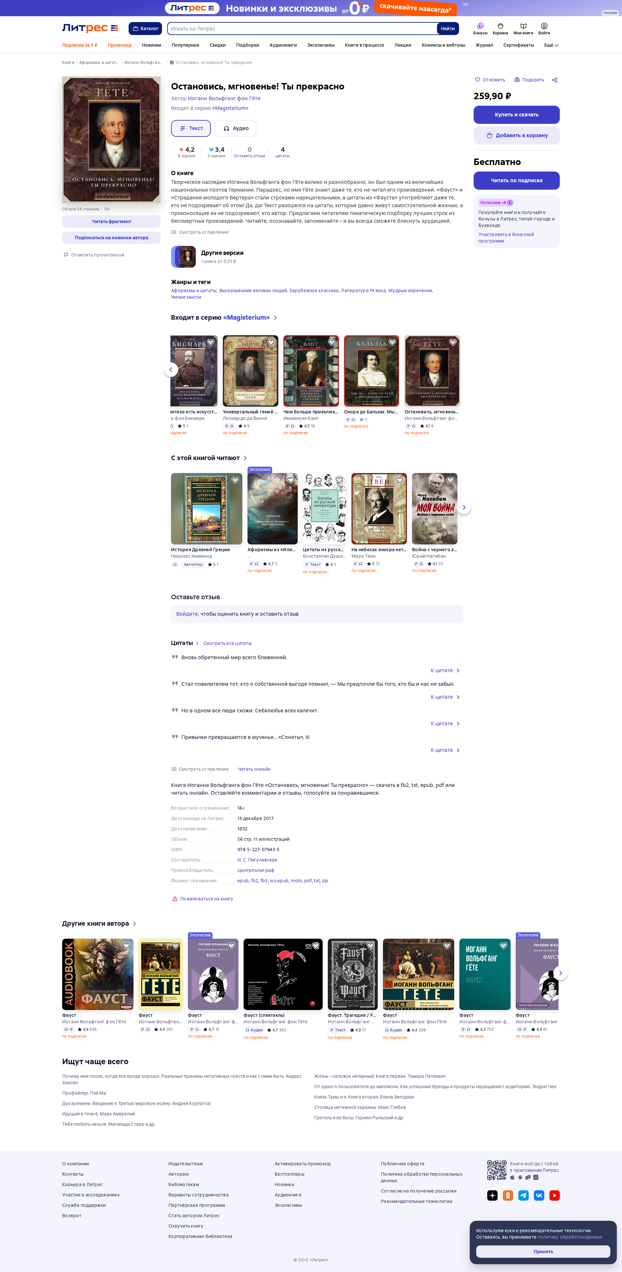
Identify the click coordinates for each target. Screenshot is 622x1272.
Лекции (403, 45)
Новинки (151, 45)
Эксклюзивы (321, 45)
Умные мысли (186, 297)
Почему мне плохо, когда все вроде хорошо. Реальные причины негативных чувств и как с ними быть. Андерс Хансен (182, 1079)
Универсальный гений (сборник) (250, 412)
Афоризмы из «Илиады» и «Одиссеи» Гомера (272, 550)
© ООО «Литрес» (311, 1260)
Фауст (69, 1015)
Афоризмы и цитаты (193, 290)
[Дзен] (492, 1195)
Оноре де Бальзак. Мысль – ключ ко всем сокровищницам (371, 412)
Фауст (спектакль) (264, 1015)
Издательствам (185, 1164)
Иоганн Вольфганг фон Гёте (432, 418)
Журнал (484, 45)
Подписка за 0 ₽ (80, 45)
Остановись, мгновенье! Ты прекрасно (432, 412)
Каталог (150, 28)
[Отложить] (210, 342)
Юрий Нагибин (429, 556)
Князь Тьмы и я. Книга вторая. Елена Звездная (364, 1097)
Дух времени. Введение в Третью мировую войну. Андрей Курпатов (136, 1103)
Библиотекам (183, 1184)
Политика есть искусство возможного (190, 412)
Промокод (120, 45)
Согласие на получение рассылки (419, 1191)
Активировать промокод (302, 1164)
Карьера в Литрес (82, 1184)
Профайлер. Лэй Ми (84, 1093)
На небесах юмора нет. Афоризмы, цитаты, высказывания (379, 550)
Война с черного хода (434, 550)
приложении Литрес (536, 1170)
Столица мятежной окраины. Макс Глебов (360, 1107)
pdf (308, 881)
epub (243, 881)
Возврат (71, 1216)
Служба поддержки (84, 1205)
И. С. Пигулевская (257, 860)
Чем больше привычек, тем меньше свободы (310, 412)
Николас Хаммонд (191, 556)
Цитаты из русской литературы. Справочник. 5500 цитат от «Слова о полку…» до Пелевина (324, 550)
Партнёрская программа (196, 1205)
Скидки (218, 45)
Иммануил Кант (300, 418)
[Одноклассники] (508, 1195)
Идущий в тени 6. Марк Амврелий (98, 1114)
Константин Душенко (324, 556)
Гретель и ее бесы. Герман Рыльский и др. (359, 1118)
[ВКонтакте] (539, 1195)
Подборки (247, 45)
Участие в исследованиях (91, 1195)
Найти (448, 28)
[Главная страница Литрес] (90, 28)
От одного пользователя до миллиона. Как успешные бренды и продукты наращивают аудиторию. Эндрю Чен (435, 1086)
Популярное (185, 45)
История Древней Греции (200, 550)
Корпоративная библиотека (200, 1236)
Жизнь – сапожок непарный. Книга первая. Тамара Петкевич (380, 1076)
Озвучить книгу (186, 1226)
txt (317, 881)
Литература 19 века (363, 290)
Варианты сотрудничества (198, 1195)
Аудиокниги (283, 45)
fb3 (264, 881)
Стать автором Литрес (194, 1216)
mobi (296, 881)
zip (325, 881)
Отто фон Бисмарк (183, 418)
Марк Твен (363, 556)
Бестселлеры (290, 1174)
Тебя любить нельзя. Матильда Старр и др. (109, 1124)
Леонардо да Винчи (245, 418)
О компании (75, 1164)
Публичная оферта (402, 1164)
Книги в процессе (364, 45)
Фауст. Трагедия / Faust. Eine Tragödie (353, 1015)
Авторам (178, 1174)
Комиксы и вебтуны (443, 45)
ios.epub (279, 881)
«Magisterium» (230, 108)
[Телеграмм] (523, 1195)
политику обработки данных (569, 1237)
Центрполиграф (255, 870)
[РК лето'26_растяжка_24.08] (311, 8)
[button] (111, 221)
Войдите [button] (187, 614)
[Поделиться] (556, 80)
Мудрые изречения (410, 290)
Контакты (73, 1174)
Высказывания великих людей (253, 290)
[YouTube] (554, 1195)
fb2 (255, 881)
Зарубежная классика (314, 290)
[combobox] (302, 28)
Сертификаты (518, 45)
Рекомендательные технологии (416, 1201)
